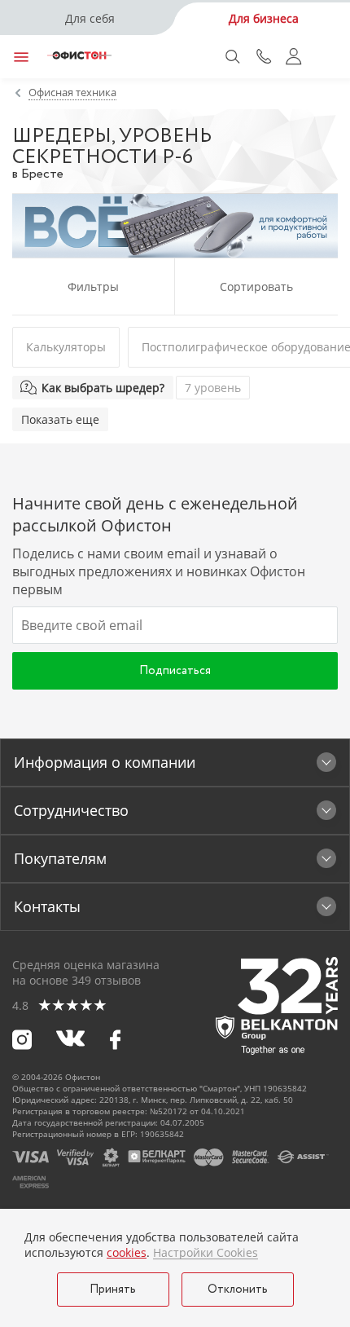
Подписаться (175, 671)
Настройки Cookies (205, 1252)
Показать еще (60, 419)
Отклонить (238, 1289)
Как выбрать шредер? (103, 387)
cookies (127, 1252)
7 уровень (213, 387)
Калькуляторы (66, 347)
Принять (113, 1289)
